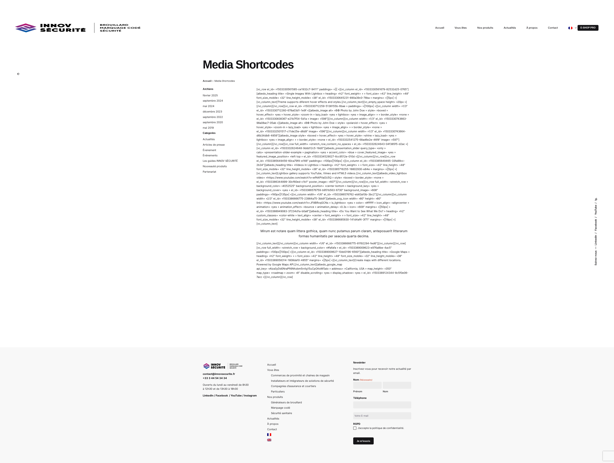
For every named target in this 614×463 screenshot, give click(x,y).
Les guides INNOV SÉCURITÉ (220, 160)
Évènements (210, 155)
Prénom (357, 391)
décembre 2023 (212, 111)
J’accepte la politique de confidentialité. (381, 428)
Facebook (595, 224)
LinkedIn (595, 239)
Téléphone (360, 397)
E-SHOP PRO (588, 27)
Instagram (250, 395)
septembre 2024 (213, 100)
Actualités (209, 139)
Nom (385, 391)
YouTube (595, 209)
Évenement (209, 150)
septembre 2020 (213, 122)
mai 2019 (208, 127)
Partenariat (209, 171)
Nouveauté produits (215, 166)
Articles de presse (214, 144)
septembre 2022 (213, 117)
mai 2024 (208, 106)
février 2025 (210, 95)
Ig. (595, 199)
